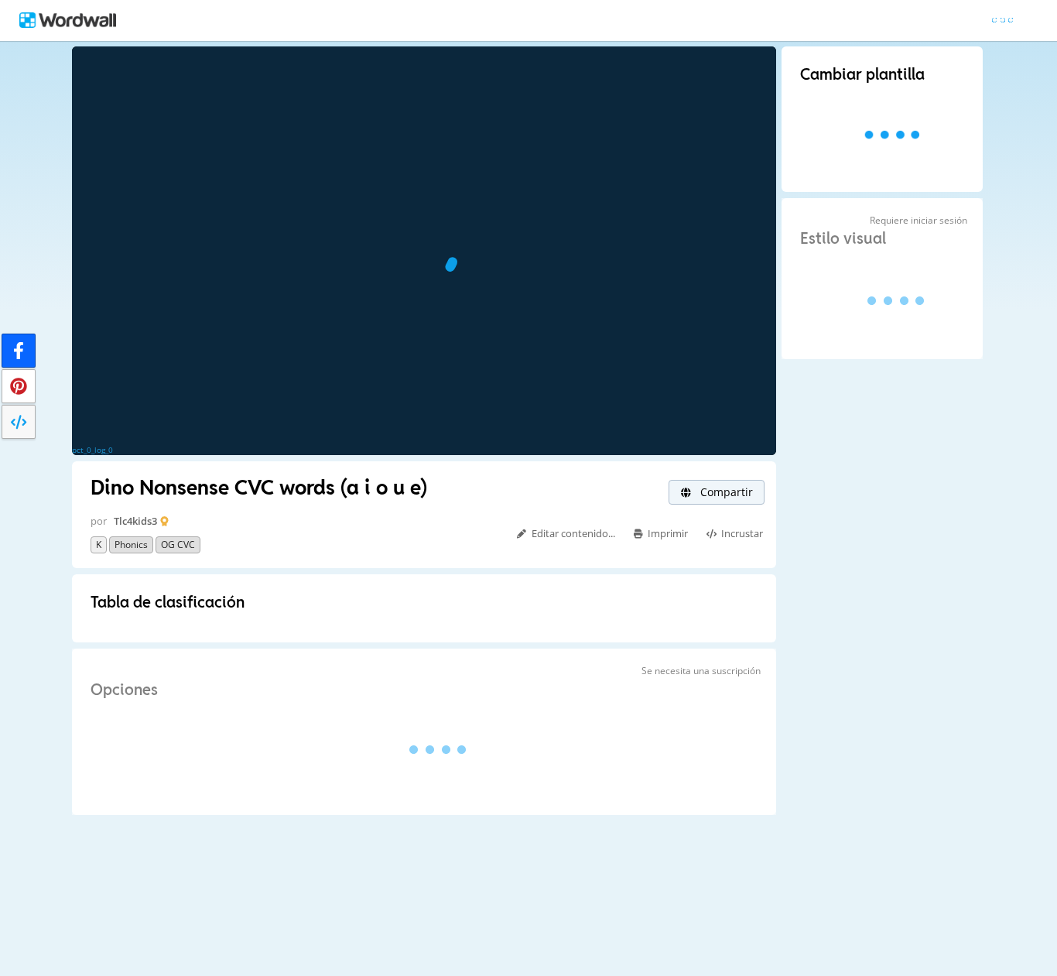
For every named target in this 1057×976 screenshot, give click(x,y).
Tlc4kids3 (135, 521)
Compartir (725, 492)
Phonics (131, 544)
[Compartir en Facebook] (19, 351)
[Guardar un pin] (19, 386)
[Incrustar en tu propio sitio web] (19, 422)
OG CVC (178, 544)
